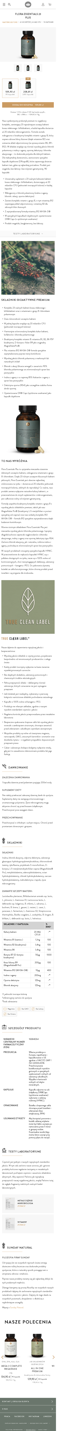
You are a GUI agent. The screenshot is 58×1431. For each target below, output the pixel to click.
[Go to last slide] (6, 1357)
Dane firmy (42, 1429)
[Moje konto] (43, 4)
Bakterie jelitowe (10, 22)
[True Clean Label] (15, 638)
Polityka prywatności (14, 1429)
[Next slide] (50, 1357)
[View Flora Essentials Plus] (18, 68)
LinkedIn (47, 1416)
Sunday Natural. (17, 1307)
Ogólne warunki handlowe (16, 1423)
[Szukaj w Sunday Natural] (9, 4)
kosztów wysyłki (40, 112)
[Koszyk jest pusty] (50, 4)
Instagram (34, 1416)
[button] (18, 68)
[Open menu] (4, 4)
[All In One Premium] (37, 1345)
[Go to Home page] (28, 4)
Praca (7, 1416)
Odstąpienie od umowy (39, 1423)
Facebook (19, 1416)
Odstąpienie (31, 1429)
